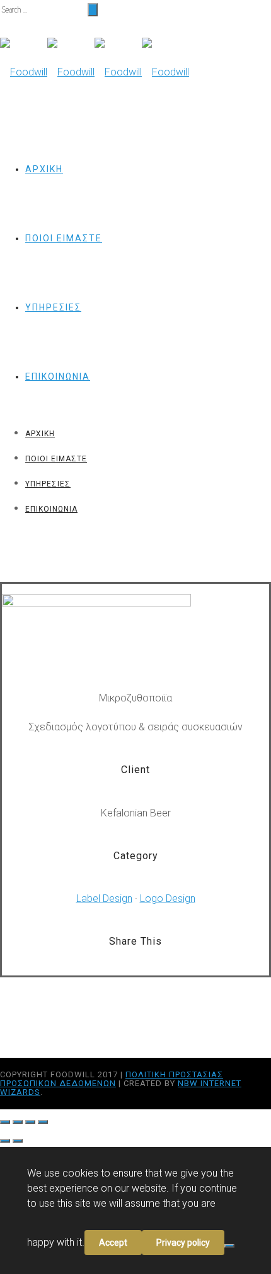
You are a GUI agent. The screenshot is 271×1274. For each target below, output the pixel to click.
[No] (229, 1246)
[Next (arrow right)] (18, 1141)
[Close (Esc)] (5, 1122)
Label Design (104, 898)
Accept (113, 1243)
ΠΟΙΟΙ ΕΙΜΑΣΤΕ (63, 238)
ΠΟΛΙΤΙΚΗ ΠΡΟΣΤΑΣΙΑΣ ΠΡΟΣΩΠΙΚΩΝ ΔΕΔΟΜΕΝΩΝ (111, 1079)
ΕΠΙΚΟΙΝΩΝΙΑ (57, 376)
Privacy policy (183, 1243)
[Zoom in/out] (43, 1122)
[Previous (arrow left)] (5, 1141)
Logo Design (167, 898)
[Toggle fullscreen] (30, 1122)
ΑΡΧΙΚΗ (44, 169)
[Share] (18, 1122)
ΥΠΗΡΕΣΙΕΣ (53, 307)
